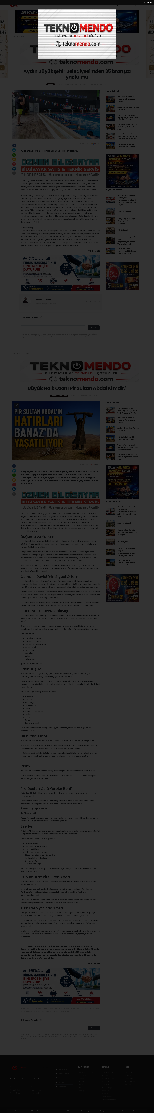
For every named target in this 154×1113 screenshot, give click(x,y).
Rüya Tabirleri (130, 1081)
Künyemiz (63, 1086)
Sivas (65, 748)
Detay (125, 1111)
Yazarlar (61, 1078)
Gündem (69, 4)
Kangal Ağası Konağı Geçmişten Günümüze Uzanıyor (127, 220)
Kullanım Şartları (36, 1087)
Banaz (91, 552)
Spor (103, 4)
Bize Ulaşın (62, 1091)
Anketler (128, 1075)
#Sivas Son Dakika (52, 1011)
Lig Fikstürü (106, 1084)
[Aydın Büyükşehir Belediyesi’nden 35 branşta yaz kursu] (56, 114)
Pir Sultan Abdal (76, 681)
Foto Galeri (63, 1069)
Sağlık (96, 4)
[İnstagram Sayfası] (19, 1078)
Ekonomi (79, 4)
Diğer (117, 4)
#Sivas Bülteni (66, 1011)
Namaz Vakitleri (108, 1078)
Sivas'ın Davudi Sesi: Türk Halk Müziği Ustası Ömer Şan (128, 126)
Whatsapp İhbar (36, 1090)
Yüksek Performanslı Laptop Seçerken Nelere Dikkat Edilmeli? (127, 117)
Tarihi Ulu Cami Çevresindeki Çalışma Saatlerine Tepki (126, 250)
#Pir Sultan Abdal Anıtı (79, 1009)
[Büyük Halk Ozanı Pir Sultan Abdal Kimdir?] (56, 430)
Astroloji (128, 1084)
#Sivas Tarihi (94, 1009)
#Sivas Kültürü (26, 1011)
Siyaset (88, 4)
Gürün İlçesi (122, 230)
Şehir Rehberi (107, 1097)
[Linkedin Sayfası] (27, 1078)
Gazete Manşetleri (109, 1100)
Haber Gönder (35, 1093)
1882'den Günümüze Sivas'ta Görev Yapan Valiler (126, 99)
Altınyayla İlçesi (124, 211)
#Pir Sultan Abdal (27, 1009)
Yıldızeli (73, 552)
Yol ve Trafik (106, 1075)
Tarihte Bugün (107, 1087)
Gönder (94, 327)
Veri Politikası (15, 1093)
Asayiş (110, 4)
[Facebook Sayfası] (11, 1078)
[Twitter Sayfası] (15, 1078)
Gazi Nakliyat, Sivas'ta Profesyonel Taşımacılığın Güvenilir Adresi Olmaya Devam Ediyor (127, 200)
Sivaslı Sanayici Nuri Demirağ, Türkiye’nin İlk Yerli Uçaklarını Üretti (127, 136)
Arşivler (62, 1082)
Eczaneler (105, 1081)
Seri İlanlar (106, 1093)
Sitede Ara (129, 1072)
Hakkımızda (14, 1087)
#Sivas (66, 1009)
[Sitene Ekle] (39, 1078)
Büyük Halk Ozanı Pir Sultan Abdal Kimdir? (126, 145)
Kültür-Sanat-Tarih (54, 4)
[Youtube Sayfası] (23, 1078)
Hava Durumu (107, 1072)
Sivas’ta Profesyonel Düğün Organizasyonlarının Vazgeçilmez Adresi (126, 240)
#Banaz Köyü (48, 1009)
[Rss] (31, 1078)
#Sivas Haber (38, 1011)
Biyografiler (129, 1078)
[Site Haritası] (35, 1078)
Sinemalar (106, 1090)
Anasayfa (15, 36)
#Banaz (39, 1009)
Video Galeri (63, 1074)
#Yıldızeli (58, 1009)
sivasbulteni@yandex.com (46, 304)
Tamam (135, 1111)
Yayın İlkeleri (15, 1090)
